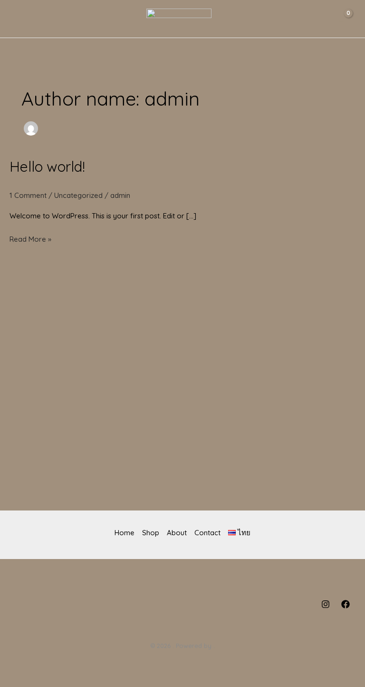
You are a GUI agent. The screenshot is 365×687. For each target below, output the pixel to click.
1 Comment (28, 195)
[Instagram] (325, 604)
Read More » (30, 238)
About (177, 532)
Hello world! (47, 166)
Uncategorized (78, 195)
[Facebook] (345, 604)
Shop (150, 532)
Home (124, 532)
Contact (207, 532)
